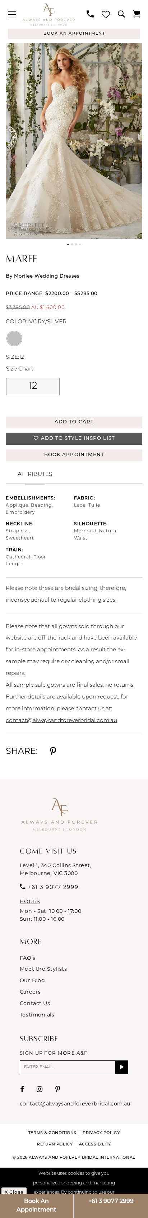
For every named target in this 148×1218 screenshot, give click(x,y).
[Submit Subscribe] (121, 1067)
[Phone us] (90, 14)
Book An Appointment (36, 1206)
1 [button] (68, 244)
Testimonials (37, 1014)
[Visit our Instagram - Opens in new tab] (39, 1089)
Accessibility (95, 1145)
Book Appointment (74, 455)
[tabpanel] (73, 140)
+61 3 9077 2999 (111, 1201)
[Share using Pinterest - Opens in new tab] (53, 751)
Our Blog (32, 980)
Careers (30, 992)
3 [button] (76, 244)
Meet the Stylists (43, 969)
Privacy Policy (101, 1133)
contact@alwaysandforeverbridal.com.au (61, 721)
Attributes (35, 474)
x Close (14, 1192)
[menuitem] (12, 14)
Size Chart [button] (19, 369)
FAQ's (28, 958)
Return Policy (55, 1145)
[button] (12, 14)
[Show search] (121, 14)
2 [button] (72, 244)
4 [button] (80, 244)
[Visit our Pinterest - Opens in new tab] (58, 1089)
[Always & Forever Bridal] (49, 14)
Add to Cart (74, 422)
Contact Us (35, 1003)
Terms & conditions (52, 1133)
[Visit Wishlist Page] (106, 14)
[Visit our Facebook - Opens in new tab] (22, 1089)
